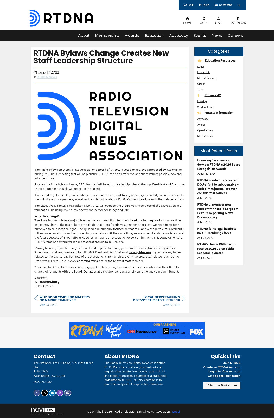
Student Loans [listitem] (205, 107)
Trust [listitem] (200, 89)
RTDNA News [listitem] (205, 136)
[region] (157, 301)
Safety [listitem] (201, 83)
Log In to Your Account (224, 371)
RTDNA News (47, 77)
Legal (176, 412)
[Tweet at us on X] (44, 393)
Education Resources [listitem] (220, 60)
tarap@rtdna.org (92, 261)
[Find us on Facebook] (37, 393)
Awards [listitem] (201, 124)
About (83, 35)
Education (154, 35)
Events (200, 35)
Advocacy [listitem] (202, 118)
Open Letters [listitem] (205, 130)
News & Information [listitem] (219, 113)
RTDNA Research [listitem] (207, 78)
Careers (235, 35)
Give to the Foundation (224, 376)
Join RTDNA (231, 363)
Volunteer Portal (218, 385)
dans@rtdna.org (140, 252)
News (217, 35)
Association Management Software (47, 414)
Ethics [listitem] (200, 66)
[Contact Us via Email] (67, 393)
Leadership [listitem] (203, 72)
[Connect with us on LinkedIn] (52, 393)
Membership (107, 35)
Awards (132, 35)
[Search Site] (239, 5)
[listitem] (219, 167)
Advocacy (178, 35)
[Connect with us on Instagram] (59, 393)
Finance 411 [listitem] (213, 95)
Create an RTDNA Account (221, 367)
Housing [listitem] (202, 101)
